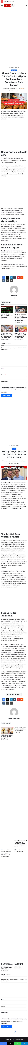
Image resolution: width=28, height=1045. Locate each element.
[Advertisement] (14, 22)
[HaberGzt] (10, 5)
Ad (2, 368)
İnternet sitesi (4, 381)
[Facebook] (3, 277)
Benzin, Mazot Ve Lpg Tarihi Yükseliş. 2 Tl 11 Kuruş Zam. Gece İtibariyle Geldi (20, 335)
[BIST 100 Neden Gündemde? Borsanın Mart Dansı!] (7, 309)
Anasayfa (12, 67)
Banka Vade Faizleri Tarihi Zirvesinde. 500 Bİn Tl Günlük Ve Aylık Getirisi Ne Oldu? (7, 335)
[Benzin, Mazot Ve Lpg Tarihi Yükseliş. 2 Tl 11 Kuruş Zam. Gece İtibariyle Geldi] (21, 328)
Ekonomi (17, 67)
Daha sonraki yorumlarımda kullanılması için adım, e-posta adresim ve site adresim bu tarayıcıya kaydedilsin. (14, 390)
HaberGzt (7, 88)
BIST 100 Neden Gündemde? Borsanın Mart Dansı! (7, 316)
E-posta (3, 374)
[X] (7, 277)
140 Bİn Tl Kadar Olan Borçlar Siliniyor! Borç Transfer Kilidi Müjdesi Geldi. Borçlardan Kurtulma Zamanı (21, 317)
